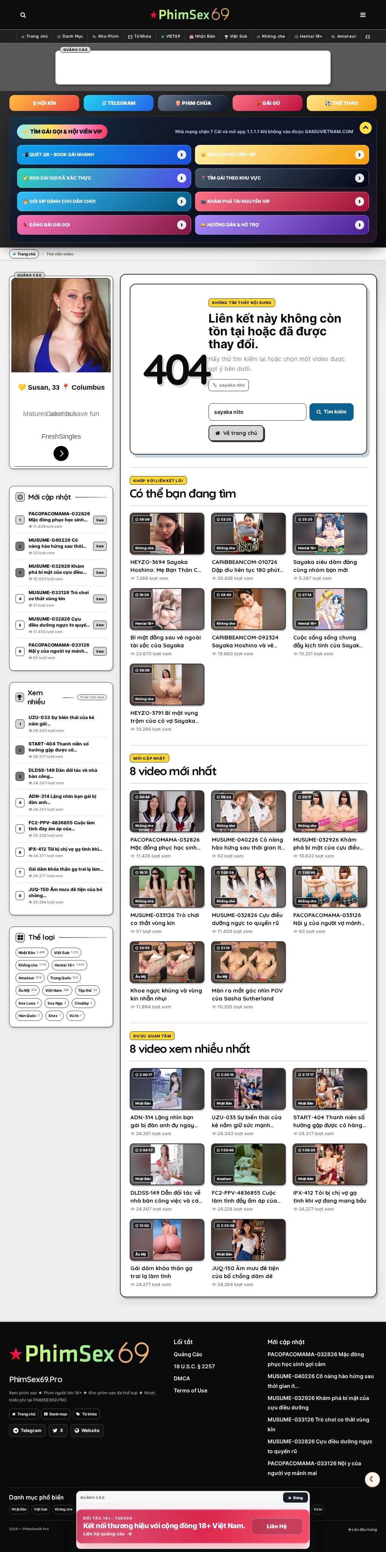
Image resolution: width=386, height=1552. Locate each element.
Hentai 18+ (311, 36)
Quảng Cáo (188, 1354)
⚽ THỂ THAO (341, 103)
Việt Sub (238, 36)
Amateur (346, 36)
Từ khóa (89, 1414)
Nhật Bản (205, 36)
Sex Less (28, 1003)
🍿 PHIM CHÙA (193, 103)
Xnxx (54, 1015)
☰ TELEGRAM (118, 103)
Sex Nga (56, 1003)
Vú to (75, 1015)
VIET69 (173, 36)
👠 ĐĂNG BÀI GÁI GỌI (46, 224)
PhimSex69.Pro (35, 1379)
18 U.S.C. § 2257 (194, 1366)
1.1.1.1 (253, 131)
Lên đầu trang (364, 1529)
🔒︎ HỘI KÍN (44, 103)
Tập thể (87, 990)
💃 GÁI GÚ (267, 103)
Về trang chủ (240, 433)
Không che (273, 36)
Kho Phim (108, 36)
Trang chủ (36, 36)
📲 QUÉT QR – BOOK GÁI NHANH (58, 154)
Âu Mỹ (27, 990)
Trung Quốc (64, 978)
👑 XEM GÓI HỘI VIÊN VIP (228, 154)
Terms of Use (190, 1390)
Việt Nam (57, 990)
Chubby (83, 1003)
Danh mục (58, 1414)
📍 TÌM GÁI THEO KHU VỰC (231, 178)
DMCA (182, 1378)
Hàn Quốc (29, 1015)
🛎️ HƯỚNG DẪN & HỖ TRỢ (230, 224)
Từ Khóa (143, 36)
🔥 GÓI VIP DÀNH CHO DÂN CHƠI (59, 201)
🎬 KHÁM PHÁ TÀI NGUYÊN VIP (235, 201)
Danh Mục (73, 36)
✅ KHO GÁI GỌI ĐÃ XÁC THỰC (57, 178)
